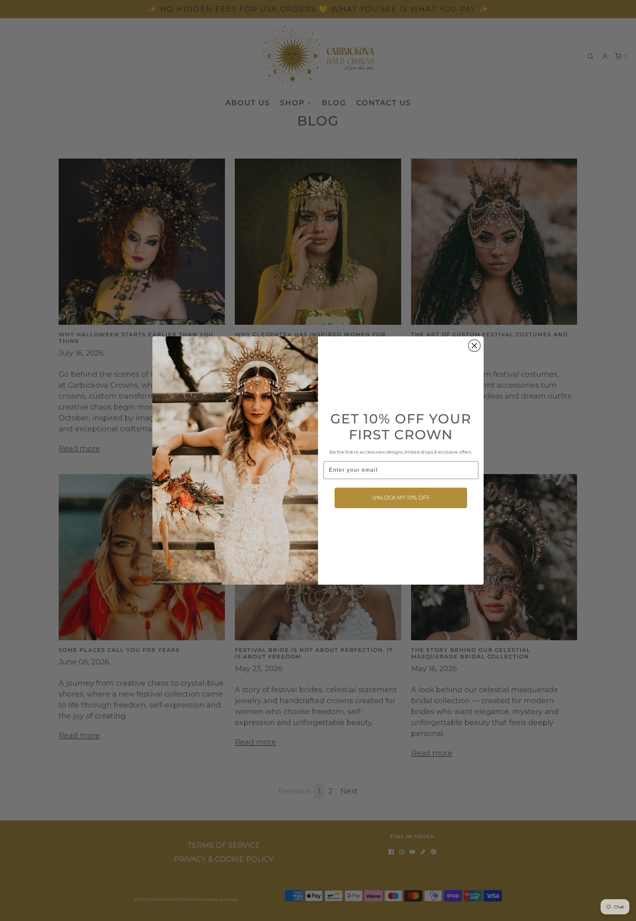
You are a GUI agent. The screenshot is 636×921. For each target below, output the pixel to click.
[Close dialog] (474, 346)
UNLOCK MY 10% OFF (401, 498)
